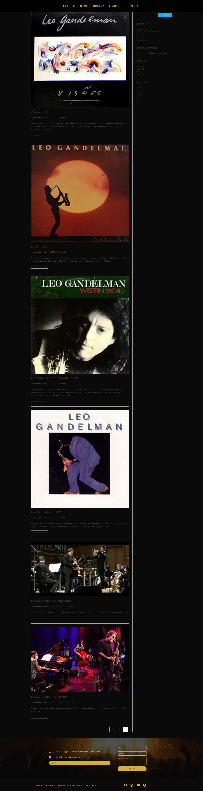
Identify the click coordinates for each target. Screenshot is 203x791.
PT (132, 6)
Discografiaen (141, 90)
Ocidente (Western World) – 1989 (54, 378)
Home (65, 6)
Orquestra (70, 606)
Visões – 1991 (40, 112)
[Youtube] (138, 785)
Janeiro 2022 (140, 74)
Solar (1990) (140, 34)
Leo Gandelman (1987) (144, 29)
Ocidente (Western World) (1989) (147, 32)
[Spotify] (144, 785)
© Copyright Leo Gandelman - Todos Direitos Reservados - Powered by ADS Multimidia (66, 785)
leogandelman (36, 118)
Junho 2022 (140, 69)
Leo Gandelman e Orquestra (51, 601)
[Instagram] (132, 785)
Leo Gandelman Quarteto (49, 696)
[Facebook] (125, 785)
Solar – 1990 (39, 246)
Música (61, 606)
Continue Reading (40, 134)
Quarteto (69, 702)
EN (138, 6)
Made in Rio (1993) (142, 40)
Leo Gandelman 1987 (46, 512)
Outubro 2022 (141, 66)
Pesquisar (165, 15)
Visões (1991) (140, 37)
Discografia (98, 6)
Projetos (84, 6)
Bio (74, 6)
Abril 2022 (139, 72)
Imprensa (113, 6)
